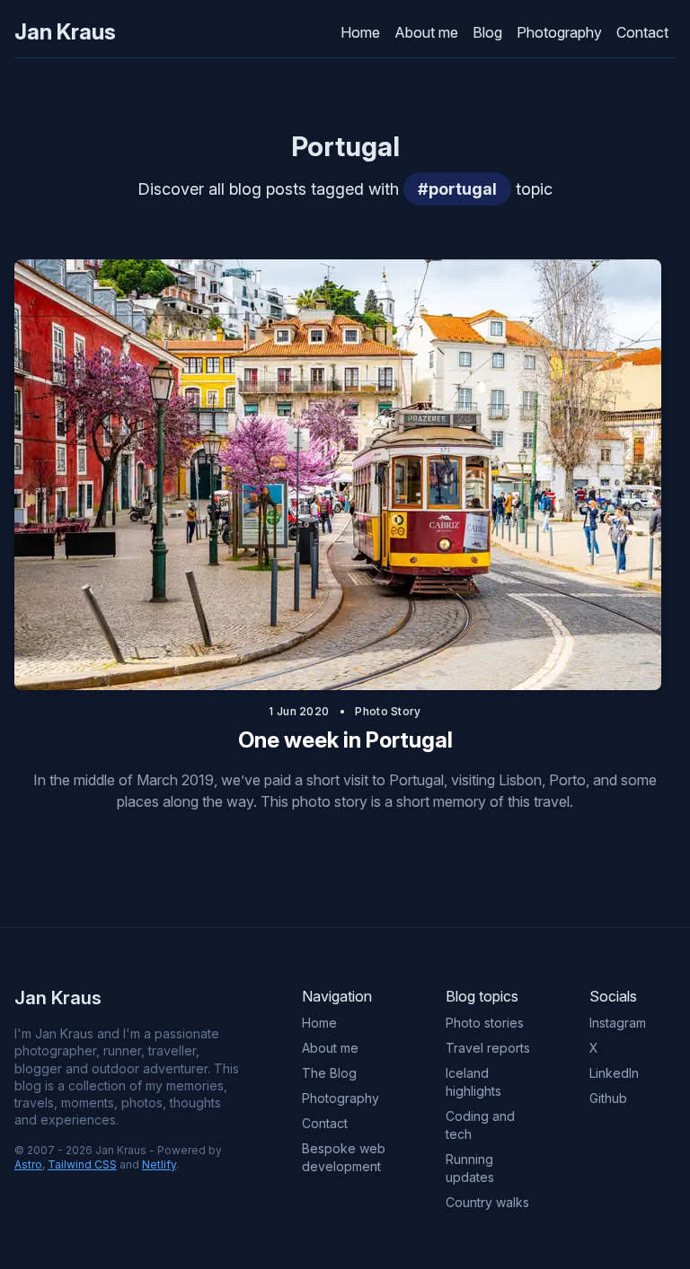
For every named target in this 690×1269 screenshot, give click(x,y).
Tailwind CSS (82, 1164)
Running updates (470, 1168)
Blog (487, 32)
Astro (28, 1164)
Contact (642, 32)
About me (426, 32)
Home (360, 32)
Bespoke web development (343, 1157)
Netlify (159, 1164)
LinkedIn (614, 1073)
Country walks (487, 1202)
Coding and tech (480, 1125)
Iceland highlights (473, 1081)
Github (608, 1098)
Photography (559, 32)
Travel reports (488, 1047)
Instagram (617, 1022)
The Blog (329, 1073)
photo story (387, 711)
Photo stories (485, 1022)
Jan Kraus (65, 32)
